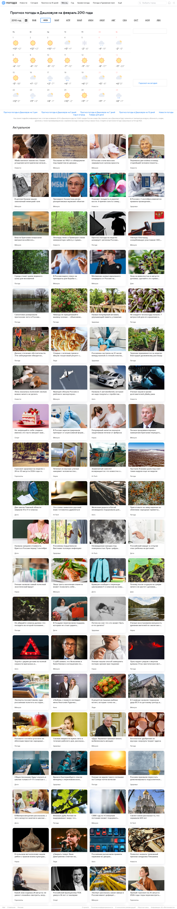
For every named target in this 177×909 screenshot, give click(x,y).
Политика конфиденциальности (102, 907)
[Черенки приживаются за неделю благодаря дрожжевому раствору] (146, 345)
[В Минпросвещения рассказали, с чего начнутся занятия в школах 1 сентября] (31, 807)
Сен (125, 20)
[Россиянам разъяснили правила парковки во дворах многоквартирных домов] (108, 846)
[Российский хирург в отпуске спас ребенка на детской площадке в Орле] (146, 538)
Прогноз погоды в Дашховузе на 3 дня (20, 112)
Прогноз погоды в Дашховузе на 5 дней (58, 112)
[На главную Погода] (11, 3)
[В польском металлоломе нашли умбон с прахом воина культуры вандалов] (31, 846)
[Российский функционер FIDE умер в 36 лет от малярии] (69, 884)
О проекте (85, 907)
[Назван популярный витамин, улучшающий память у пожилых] (108, 306)
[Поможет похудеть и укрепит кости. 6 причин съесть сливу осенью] (108, 191)
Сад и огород (79, 115)
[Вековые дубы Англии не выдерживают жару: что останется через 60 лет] (69, 807)
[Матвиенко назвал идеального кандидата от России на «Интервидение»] (108, 268)
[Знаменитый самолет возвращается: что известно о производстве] (108, 461)
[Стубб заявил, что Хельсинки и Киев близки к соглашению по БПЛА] (69, 653)
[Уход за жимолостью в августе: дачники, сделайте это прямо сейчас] (146, 268)
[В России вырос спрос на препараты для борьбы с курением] (69, 268)
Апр (68, 20)
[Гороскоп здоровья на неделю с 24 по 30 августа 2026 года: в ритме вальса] (31, 461)
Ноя (147, 20)
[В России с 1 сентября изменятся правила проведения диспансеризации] (146, 191)
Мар (57, 20)
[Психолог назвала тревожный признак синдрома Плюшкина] (146, 846)
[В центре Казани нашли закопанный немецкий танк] (31, 191)
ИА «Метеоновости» (168, 907)
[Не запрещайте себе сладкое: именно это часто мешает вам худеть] (31, 422)
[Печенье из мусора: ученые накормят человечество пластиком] (69, 461)
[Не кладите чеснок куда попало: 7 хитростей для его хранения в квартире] (146, 306)
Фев (45, 20)
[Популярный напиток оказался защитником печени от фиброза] (108, 422)
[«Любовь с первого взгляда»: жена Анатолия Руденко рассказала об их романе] (69, 692)
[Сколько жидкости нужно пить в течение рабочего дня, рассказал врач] (69, 730)
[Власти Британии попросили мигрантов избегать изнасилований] (31, 229)
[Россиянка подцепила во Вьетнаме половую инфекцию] (69, 538)
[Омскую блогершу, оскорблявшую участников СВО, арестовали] (146, 229)
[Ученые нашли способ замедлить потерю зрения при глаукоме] (108, 653)
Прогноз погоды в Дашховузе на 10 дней (137, 112)
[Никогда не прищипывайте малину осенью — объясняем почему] (69, 306)
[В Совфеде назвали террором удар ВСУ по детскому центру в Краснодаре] (146, 692)
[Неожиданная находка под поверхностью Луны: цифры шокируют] (108, 538)
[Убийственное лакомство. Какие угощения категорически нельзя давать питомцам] (31, 152)
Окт (136, 20)
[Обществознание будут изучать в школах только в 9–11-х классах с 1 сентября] (31, 769)
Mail (3, 907)
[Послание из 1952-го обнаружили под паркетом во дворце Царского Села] (69, 152)
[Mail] (3, 3)
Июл (102, 20)
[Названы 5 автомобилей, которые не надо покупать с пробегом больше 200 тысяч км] (108, 384)
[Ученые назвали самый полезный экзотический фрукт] (31, 576)
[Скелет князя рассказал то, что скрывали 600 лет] (146, 807)
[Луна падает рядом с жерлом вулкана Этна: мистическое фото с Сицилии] (146, 653)
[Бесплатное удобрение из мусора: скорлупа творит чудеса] (146, 730)
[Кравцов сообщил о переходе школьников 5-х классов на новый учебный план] (108, 576)
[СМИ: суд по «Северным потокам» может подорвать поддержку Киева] (108, 807)
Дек (159, 20)
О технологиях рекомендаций (125, 907)
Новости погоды (166, 112)
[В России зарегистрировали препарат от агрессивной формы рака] (69, 422)
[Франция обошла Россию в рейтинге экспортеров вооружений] (69, 384)
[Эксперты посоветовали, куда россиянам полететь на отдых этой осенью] (31, 692)
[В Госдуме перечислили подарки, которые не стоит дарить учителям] (69, 615)
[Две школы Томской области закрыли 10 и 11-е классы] (31, 499)
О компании (11, 907)
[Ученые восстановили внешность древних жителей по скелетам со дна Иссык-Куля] (146, 615)
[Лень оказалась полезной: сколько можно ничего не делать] (31, 384)
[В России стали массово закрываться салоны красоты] (108, 152)
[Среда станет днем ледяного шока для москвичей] (31, 268)
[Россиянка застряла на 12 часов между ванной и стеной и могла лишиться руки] (108, 345)
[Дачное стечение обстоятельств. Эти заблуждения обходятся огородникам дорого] (31, 345)
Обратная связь (143, 907)
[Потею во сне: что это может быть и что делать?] (108, 615)
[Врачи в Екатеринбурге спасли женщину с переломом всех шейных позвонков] (69, 769)
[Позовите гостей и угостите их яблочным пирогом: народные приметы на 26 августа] (31, 730)
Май (79, 20)
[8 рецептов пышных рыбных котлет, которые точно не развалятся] (108, 692)
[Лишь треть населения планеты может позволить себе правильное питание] (69, 576)
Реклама (20, 907)
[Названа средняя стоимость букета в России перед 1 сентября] (31, 538)
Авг (113, 20)
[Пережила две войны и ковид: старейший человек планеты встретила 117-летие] (146, 152)
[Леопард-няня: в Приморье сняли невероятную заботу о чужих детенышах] (69, 229)
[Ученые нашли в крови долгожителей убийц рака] (146, 384)
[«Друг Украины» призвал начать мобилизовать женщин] (108, 730)
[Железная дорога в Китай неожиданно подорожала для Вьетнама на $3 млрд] (108, 499)
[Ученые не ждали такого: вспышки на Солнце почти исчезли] (108, 769)
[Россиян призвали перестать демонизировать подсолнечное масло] (146, 769)
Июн (90, 20)
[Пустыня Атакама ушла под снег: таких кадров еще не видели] (146, 461)
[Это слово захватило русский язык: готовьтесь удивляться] (69, 499)
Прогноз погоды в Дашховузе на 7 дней (97, 112)
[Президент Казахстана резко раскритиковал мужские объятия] (69, 191)
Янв (34, 20)
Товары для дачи (96, 115)
